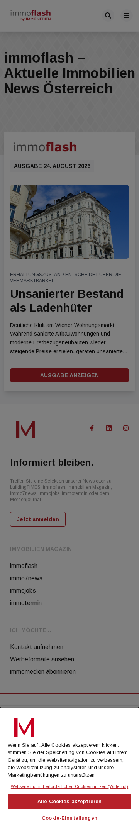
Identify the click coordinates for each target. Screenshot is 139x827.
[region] (69, 766)
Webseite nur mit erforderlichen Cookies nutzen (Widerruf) (69, 786)
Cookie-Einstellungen (69, 818)
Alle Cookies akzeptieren (69, 801)
